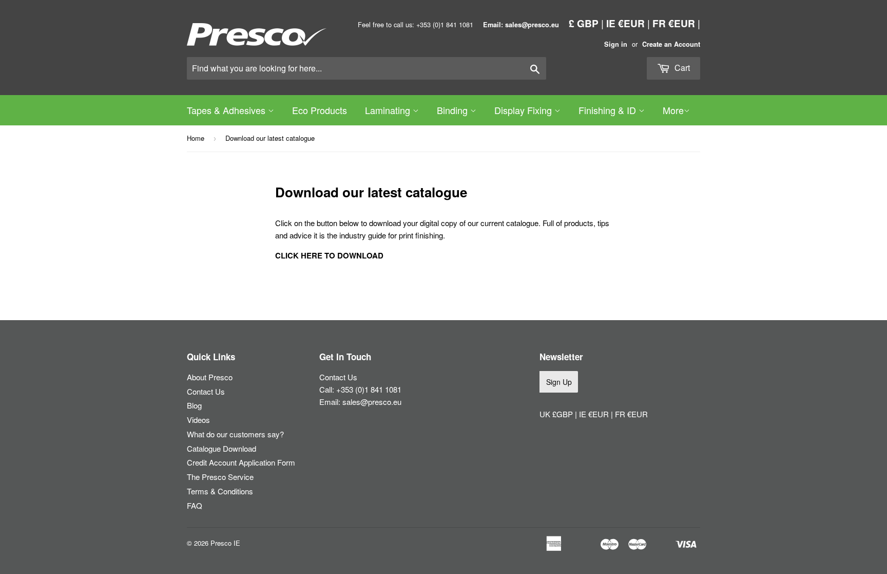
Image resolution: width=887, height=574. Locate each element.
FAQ (194, 505)
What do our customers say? (235, 434)
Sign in (615, 44)
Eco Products (319, 110)
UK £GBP (557, 414)
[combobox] (366, 68)
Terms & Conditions (220, 491)
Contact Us (206, 391)
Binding (453, 110)
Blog (194, 405)
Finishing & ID (609, 110)
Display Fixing (524, 110)
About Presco (210, 377)
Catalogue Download (221, 448)
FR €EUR (673, 23)
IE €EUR (625, 23)
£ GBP (584, 23)
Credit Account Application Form (241, 462)
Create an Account (671, 44)
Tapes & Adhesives (227, 110)
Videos (198, 419)
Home (195, 138)
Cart (681, 67)
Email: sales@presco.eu (521, 24)
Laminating (389, 110)
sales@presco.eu (371, 401)
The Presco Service (220, 476)
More (673, 110)
